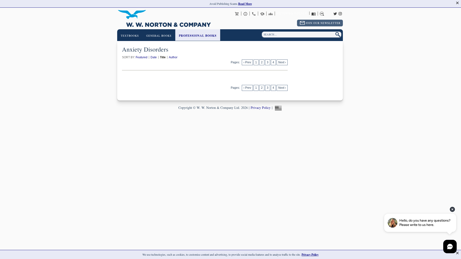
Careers (322, 14)
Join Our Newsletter (323, 23)
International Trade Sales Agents (270, 14)
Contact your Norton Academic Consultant (262, 14)
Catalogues (313, 14)
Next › (282, 62)
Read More (245, 4)
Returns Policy (292, 13)
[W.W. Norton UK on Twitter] (335, 13)
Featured (141, 57)
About (245, 14)
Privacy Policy (261, 107)
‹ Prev (247, 62)
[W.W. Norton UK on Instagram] (340, 13)
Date (154, 57)
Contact (254, 14)
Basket (237, 14)
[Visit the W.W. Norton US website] (278, 107)
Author (173, 57)
